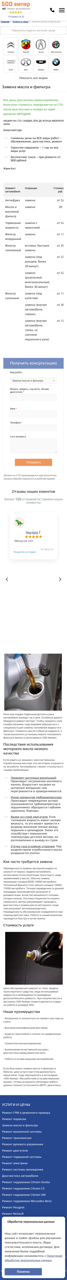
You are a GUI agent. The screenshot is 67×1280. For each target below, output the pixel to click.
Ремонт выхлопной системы (22, 1131)
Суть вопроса (18, 436)
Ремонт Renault (13, 1213)
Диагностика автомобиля (20, 1176)
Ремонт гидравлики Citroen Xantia (26, 1182)
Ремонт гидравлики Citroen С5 (23, 1188)
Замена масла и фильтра (20, 1125)
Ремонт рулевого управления (22, 1144)
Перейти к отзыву (25, 551)
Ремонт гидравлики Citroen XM (24, 1194)
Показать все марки (33, 78)
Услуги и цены (20, 21)
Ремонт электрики (15, 1163)
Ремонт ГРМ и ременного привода (26, 1112)
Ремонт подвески (14, 1119)
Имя (13, 408)
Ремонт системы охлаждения (22, 1169)
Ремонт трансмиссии (16, 1138)
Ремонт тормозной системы (22, 1157)
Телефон (16, 422)
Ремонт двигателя (15, 1150)
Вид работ (16, 372)
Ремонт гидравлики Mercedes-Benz (27, 1201)
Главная (5, 21)
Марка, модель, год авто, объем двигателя (29, 390)
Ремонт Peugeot (13, 1207)
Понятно (23, 1271)
